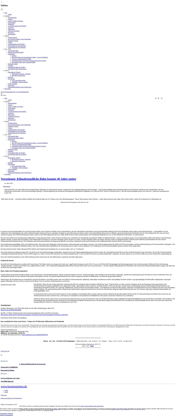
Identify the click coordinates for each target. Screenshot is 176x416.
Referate (10, 77)
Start (5, 12)
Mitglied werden (13, 64)
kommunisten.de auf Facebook (17, 46)
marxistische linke (13, 51)
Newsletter (7, 89)
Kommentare (12, 34)
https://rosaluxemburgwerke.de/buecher (92, 406)
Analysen (11, 27)
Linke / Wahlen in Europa (15, 21)
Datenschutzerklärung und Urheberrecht (19, 87)
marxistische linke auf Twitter (16, 67)
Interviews (11, 32)
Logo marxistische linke (19, 80)
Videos (10, 42)
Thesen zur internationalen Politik (21, 59)
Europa (10, 19)
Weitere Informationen (6, 415)
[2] (170, 254)
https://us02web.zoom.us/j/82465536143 (35, 335)
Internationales (12, 17)
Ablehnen (10, 413)
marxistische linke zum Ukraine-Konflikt (23, 62)
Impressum (11, 85)
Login (6, 390)
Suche (10, 14)
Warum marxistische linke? (16, 52)
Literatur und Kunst (13, 31)
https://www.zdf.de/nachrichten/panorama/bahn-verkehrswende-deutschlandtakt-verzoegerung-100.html (34, 315)
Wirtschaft (11, 24)
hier (92, 346)
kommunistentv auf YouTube (16, 44)
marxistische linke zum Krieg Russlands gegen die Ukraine (29, 60)
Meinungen (11, 29)
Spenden (10, 65)
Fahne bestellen (12, 84)
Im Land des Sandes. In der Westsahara (19, 39)
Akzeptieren (3, 413)
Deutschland (11, 22)
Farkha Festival (12, 37)
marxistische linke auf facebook (17, 69)
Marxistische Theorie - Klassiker (21, 74)
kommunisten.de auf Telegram (17, 47)
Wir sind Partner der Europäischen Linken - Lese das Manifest (30, 57)
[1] (160, 199)
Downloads (11, 79)
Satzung (14, 55)
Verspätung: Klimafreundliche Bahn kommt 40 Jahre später (38, 178)
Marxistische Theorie (14, 72)
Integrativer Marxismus (18, 75)
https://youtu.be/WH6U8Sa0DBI (11, 310)
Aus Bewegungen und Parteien (17, 26)
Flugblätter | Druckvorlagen (20, 82)
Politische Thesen (13, 41)
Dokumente (11, 54)
